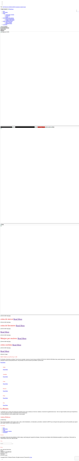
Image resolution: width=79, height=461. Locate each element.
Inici (4, 11)
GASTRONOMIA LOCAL (8, 18)
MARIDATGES (8, 23)
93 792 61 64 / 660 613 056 (9, 6)
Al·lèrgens (7, 15)
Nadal (6, 16)
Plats (4, 13)
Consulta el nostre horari (20, 6)
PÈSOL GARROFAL (9, 19)
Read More (17, 319)
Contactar (5, 24)
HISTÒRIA (5, 12)
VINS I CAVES (8, 22)
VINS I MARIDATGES (8, 21)
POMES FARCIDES (9, 20)
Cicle (31, 457)
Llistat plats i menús (9, 14)
